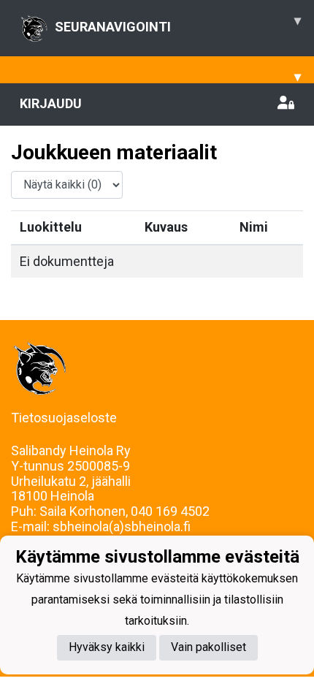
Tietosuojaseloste (64, 417)
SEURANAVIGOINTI (178, 23)
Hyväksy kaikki (107, 647)
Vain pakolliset (208, 647)
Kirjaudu (51, 103)
